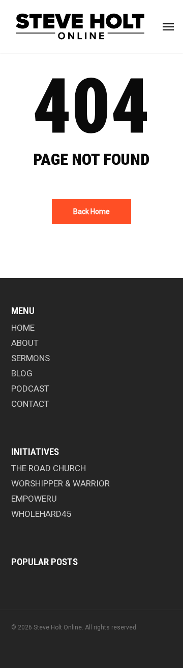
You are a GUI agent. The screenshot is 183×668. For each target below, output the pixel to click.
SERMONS (30, 358)
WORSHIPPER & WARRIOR (60, 483)
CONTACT (30, 404)
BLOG (22, 373)
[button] (168, 26)
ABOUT (25, 343)
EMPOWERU (34, 499)
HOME (23, 328)
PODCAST (30, 388)
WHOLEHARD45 (41, 514)
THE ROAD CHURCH (48, 468)
